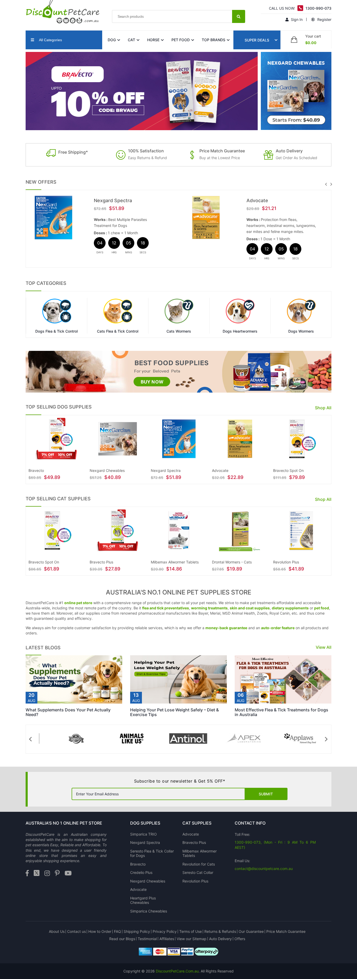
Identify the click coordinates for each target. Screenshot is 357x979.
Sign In (296, 19)
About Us (57, 931)
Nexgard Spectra (113, 200)
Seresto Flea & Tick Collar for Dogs (152, 853)
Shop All (323, 407)
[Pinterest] (57, 873)
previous (326, 184)
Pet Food (180, 40)
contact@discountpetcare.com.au (264, 868)
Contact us (76, 931)
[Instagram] (47, 873)
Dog (112, 40)
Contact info (250, 823)
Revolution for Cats (198, 864)
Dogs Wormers (301, 331)
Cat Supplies (196, 823)
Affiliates (166, 938)
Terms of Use (190, 931)
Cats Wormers (178, 331)
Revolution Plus (195, 881)
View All (323, 647)
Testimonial (147, 938)
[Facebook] (27, 873)
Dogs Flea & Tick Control (56, 331)
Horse (153, 40)
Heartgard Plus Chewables (143, 900)
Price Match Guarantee (286, 931)
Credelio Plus (141, 872)
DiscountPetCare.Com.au (177, 971)
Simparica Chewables (148, 911)
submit (266, 794)
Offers (239, 938)
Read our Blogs (122, 938)
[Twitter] (36, 873)
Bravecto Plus (194, 842)
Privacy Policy (165, 931)
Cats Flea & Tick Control (117, 331)
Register (323, 19)
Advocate (257, 200)
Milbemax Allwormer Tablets (199, 853)
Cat (131, 40)
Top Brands (213, 40)
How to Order (99, 931)
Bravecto (138, 864)
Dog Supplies (145, 823)
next (331, 184)
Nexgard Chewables (147, 881)
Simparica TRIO (143, 834)
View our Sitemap (191, 938)
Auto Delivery (220, 938)
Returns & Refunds (220, 931)
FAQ (117, 931)
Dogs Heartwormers (240, 331)
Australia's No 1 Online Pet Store (64, 823)
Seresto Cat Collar (197, 872)
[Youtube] (68, 873)
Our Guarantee (251, 931)
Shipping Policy (137, 931)
